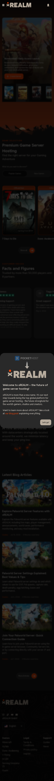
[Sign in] (48, 5)
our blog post (12, 413)
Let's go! (45, 422)
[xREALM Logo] (19, 5)
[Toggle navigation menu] (3, 5)
